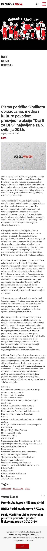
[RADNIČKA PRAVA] (23, 29)
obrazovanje (18, 488)
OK (22, 546)
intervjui (5, 61)
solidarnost (6, 488)
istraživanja (7, 65)
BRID (3, 138)
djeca (27, 488)
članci (4, 56)
